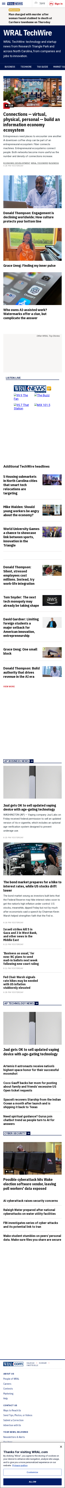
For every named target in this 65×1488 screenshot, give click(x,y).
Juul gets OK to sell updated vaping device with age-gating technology (29, 807)
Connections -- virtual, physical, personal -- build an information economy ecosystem (31, 122)
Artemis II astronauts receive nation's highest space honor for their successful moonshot (31, 1069)
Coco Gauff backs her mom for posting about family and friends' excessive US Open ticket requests (30, 1086)
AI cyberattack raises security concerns (30, 1200)
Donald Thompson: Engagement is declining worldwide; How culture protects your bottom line (28, 217)
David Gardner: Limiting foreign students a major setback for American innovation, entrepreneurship (21, 627)
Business (10, 66)
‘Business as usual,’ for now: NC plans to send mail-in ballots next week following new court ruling (21, 958)
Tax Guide (42, 66)
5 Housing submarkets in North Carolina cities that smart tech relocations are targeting (20, 484)
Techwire (26, 66)
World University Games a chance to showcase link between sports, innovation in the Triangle (21, 536)
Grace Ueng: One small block (20, 651)
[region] (32, 1465)
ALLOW (32, 1482)
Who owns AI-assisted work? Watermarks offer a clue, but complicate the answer (25, 313)
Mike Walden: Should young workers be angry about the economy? (21, 510)
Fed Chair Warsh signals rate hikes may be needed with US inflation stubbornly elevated (20, 982)
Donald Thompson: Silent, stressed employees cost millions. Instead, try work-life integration (18, 575)
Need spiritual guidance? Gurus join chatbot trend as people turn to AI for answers (28, 1120)
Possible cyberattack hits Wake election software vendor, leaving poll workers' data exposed (29, 1184)
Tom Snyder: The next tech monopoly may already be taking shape (21, 601)
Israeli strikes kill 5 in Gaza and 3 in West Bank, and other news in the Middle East (20, 934)
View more (9, 686)
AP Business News (16, 761)
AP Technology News (19, 1003)
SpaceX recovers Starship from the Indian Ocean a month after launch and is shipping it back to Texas (32, 1103)
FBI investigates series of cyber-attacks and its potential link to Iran (30, 1224)
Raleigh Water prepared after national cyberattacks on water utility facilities (29, 1211)
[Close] (61, 1446)
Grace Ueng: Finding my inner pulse (29, 265)
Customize (32, 1472)
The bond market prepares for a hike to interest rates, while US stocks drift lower (32, 886)
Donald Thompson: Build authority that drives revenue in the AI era (21, 672)
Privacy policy (20, 1465)
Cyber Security (15, 1133)
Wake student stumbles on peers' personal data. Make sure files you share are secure (32, 1237)
